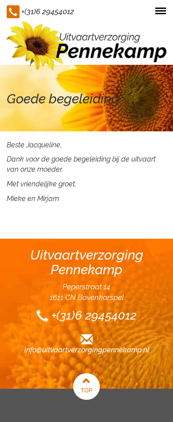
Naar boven (86, 386)
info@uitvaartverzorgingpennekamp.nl (86, 350)
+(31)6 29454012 (47, 11)
